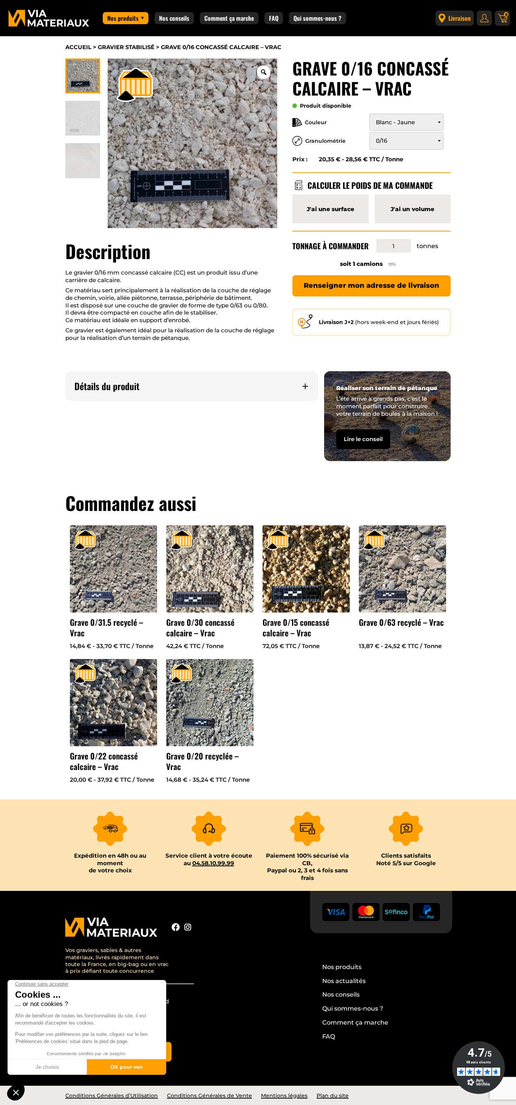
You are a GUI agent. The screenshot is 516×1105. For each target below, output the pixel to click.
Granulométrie (325, 140)
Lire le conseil (363, 439)
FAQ (273, 18)
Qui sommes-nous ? (317, 18)
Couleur (316, 122)
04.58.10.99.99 (213, 863)
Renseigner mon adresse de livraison (371, 285)
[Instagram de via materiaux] (187, 928)
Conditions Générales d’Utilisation (111, 1095)
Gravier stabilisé (126, 47)
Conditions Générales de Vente (209, 1095)
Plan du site (333, 1095)
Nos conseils (174, 18)
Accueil (78, 47)
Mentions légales (284, 1095)
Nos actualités (344, 981)
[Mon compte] (484, 18)
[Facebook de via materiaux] (175, 928)
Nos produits (123, 18)
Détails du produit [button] (106, 386)
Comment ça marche (229, 18)
